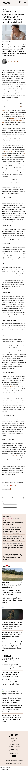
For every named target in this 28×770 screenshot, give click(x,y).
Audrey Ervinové (6, 137)
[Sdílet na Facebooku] (10, 489)
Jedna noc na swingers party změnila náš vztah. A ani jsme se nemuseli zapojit (13, 522)
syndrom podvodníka (10, 506)
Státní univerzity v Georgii (14, 106)
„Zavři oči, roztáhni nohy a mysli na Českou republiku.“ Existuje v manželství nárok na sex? (13, 547)
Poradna (6, 536)
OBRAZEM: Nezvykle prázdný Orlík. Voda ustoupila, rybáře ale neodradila (12, 585)
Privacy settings (4, 769)
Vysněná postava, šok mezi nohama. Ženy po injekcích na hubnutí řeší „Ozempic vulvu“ (12, 531)
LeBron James (13, 386)
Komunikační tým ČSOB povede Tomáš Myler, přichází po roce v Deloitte (12, 667)
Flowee (7, 3)
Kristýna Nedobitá (15, 527)
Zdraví (5, 527)
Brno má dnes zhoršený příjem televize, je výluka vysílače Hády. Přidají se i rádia (12, 700)
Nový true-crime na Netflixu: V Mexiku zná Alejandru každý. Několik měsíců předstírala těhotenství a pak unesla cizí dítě (12, 646)
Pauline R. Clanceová (12, 108)
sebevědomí (18, 498)
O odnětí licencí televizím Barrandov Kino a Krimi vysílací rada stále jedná (10, 674)
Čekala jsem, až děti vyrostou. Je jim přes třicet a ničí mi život (13, 539)
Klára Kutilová (18, 518)
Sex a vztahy (7, 518)
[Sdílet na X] (12, 489)
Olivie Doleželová (16, 536)
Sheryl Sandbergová (7, 151)
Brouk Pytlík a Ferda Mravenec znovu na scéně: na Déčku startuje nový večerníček (12, 682)
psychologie (7, 498)
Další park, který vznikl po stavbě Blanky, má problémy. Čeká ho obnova (11, 592)
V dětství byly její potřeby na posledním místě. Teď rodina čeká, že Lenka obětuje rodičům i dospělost (13, 556)
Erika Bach (13, 344)
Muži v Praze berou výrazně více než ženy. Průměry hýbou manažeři (12, 600)
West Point (16, 456)
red (11, 552)
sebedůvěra (7, 502)
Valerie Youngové (14, 118)
